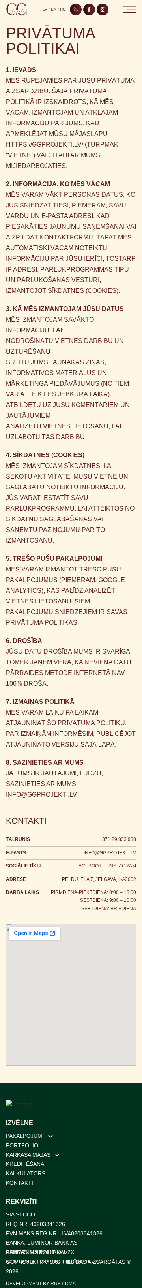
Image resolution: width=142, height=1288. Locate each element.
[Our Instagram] (102, 9)
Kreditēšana (25, 1164)
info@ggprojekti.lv (41, 794)
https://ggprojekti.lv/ (44, 144)
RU (62, 9)
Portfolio (22, 1145)
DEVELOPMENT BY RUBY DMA (41, 1283)
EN (53, 9)
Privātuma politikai (35, 1252)
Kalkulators (25, 1173)
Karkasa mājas (28, 1155)
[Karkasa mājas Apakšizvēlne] (57, 1155)
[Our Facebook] (89, 9)
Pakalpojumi (25, 1136)
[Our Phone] (76, 9)
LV (45, 9)
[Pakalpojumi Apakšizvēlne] (50, 1136)
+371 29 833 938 (117, 839)
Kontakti (19, 1183)
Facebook (89, 866)
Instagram (122, 866)
